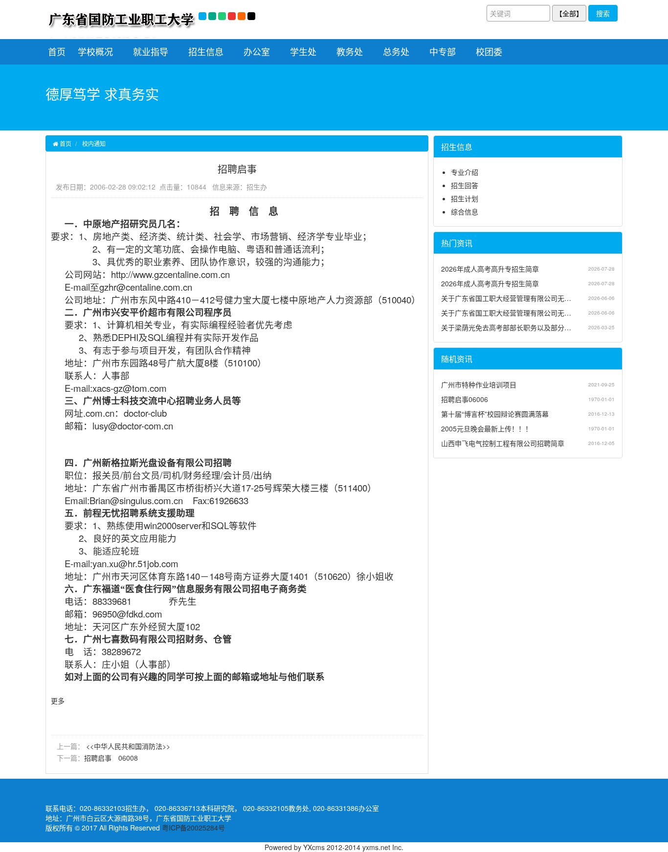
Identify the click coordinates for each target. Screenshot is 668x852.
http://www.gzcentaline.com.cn (170, 274)
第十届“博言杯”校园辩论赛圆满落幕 (495, 414)
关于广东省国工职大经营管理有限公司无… (506, 298)
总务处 (396, 51)
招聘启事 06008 (111, 758)
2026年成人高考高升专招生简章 (490, 269)
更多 (58, 700)
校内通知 (94, 143)
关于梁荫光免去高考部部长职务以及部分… (506, 327)
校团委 (489, 51)
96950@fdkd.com (127, 613)
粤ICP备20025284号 (193, 827)
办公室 (257, 51)
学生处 (303, 51)
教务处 (349, 51)
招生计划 (464, 198)
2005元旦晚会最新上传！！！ (486, 428)
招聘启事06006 (464, 399)
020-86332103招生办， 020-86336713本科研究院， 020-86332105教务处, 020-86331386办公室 (229, 808)
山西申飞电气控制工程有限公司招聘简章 (502, 443)
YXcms (314, 847)
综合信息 (464, 211)
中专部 (442, 51)
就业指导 (150, 51)
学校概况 (95, 51)
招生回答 (464, 185)
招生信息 (205, 51)
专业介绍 (464, 172)
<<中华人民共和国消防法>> (127, 746)
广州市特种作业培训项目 (478, 384)
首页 (57, 51)
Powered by (284, 847)
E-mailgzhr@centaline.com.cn (128, 286)
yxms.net (376, 847)
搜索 (603, 13)
